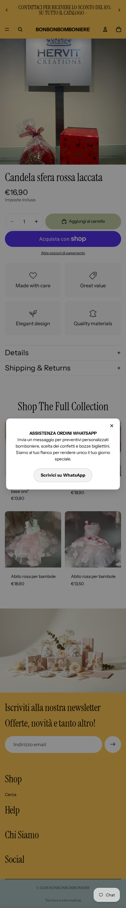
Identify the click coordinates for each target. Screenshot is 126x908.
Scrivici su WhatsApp (63, 475)
